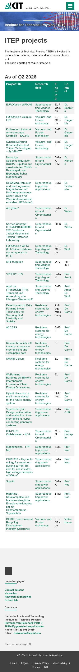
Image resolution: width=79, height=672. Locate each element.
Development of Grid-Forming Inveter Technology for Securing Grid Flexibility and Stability (19, 313)
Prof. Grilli (67, 410)
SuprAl (10, 481)
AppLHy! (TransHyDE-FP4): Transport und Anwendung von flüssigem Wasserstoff (19, 293)
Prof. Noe (67, 448)
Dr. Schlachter (68, 186)
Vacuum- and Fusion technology (43, 120)
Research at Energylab (18, 596)
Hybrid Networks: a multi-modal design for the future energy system (18, 398)
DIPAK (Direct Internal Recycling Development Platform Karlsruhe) (19, 524)
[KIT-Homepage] (14, 5)
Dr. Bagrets (68, 108)
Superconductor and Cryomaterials (43, 162)
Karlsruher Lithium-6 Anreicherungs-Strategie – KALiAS (18, 132)
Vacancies (11, 593)
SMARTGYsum (15, 358)
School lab (11, 600)
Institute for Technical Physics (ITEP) (38, 8)
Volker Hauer (68, 521)
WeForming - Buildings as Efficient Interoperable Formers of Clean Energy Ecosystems (18, 381)
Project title (13, 84)
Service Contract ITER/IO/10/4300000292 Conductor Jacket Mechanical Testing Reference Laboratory (18, 232)
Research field (41, 85)
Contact (66, 87)
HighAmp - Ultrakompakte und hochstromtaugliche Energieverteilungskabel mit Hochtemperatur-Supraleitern (19, 503)
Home (13, 663)
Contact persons (14, 590)
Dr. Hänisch (68, 160)
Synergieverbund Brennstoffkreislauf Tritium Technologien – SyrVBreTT (18, 146)
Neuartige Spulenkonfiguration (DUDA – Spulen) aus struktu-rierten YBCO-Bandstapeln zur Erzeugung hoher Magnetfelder (19, 167)
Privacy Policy (41, 663)
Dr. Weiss (68, 210)
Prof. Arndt (67, 275)
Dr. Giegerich (68, 120)
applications (42, 487)
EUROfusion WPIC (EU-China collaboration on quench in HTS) (19, 250)
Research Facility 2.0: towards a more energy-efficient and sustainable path (19, 347)
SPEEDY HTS (15, 274)
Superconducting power (43, 483)
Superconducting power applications (43, 186)
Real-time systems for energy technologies (43, 310)
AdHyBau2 (12, 208)
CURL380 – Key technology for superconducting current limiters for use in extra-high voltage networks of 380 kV (19, 467)
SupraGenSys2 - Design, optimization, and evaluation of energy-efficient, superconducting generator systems (19, 417)
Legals (25, 663)
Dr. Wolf (67, 247)
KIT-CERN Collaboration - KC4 (18, 433)
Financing (56, 91)
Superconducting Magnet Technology (43, 108)
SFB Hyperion (14, 261)
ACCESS (11, 327)
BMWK (58, 410)
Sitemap (35, 667)
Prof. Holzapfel (68, 434)
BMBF (58, 288)
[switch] (55, 6)
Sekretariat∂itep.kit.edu (27, 633)
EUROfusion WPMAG (19, 104)
